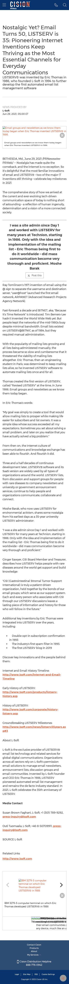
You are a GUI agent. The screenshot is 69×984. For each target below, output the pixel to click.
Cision (39, 979)
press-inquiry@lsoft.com (19, 816)
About (34, 951)
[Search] (64, 5)
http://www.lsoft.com (17, 858)
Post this (37, 275)
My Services (33, 955)
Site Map (26, 974)
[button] (34, 131)
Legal (17, 974)
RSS (36, 974)
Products (34, 948)
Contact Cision (34, 944)
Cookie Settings (48, 974)
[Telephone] (56, 5)
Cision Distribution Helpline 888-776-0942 (35, 963)
